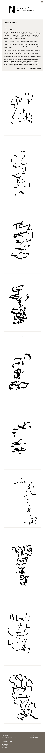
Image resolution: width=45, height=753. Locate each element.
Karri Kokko (6, 24)
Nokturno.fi (23, 8)
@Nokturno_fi (35, 737)
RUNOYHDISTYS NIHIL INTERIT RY (9, 741)
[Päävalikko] (42, 2)
